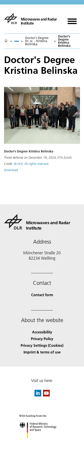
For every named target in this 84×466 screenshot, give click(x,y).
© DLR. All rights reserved (31, 164)
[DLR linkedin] (37, 395)
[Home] (6, 41)
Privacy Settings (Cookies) (42, 345)
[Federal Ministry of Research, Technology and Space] (42, 442)
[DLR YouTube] (46, 395)
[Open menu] (72, 19)
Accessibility (42, 332)
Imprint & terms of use (42, 352)
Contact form (42, 294)
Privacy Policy (42, 338)
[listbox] (16, 41)
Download (11, 170)
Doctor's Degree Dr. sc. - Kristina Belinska (37, 41)
